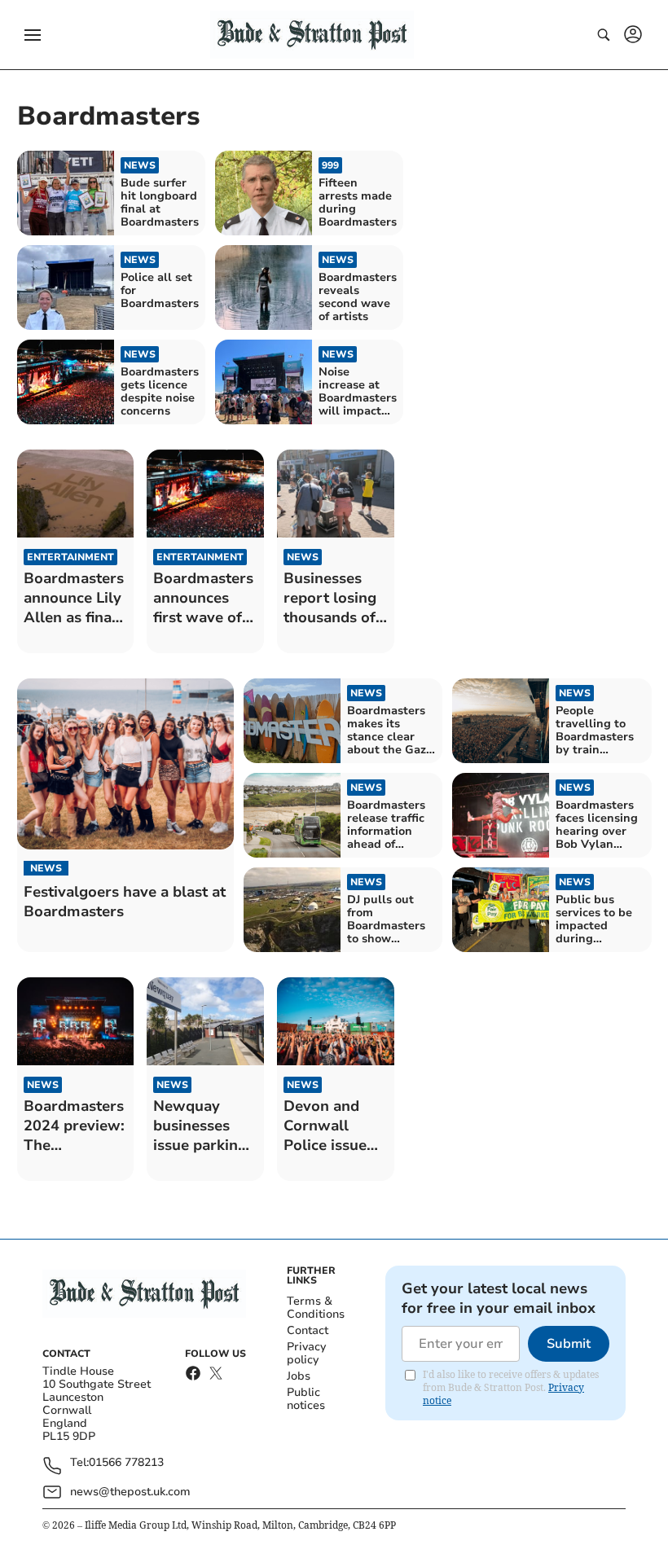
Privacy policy (306, 1353)
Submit (569, 1344)
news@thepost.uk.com (130, 1491)
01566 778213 (126, 1463)
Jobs (298, 1376)
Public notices (306, 1399)
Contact (307, 1330)
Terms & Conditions (316, 1307)
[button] (32, 35)
